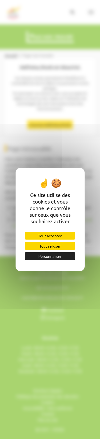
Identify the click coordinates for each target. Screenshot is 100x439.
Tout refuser (50, 245)
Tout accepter (50, 235)
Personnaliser (50, 256)
